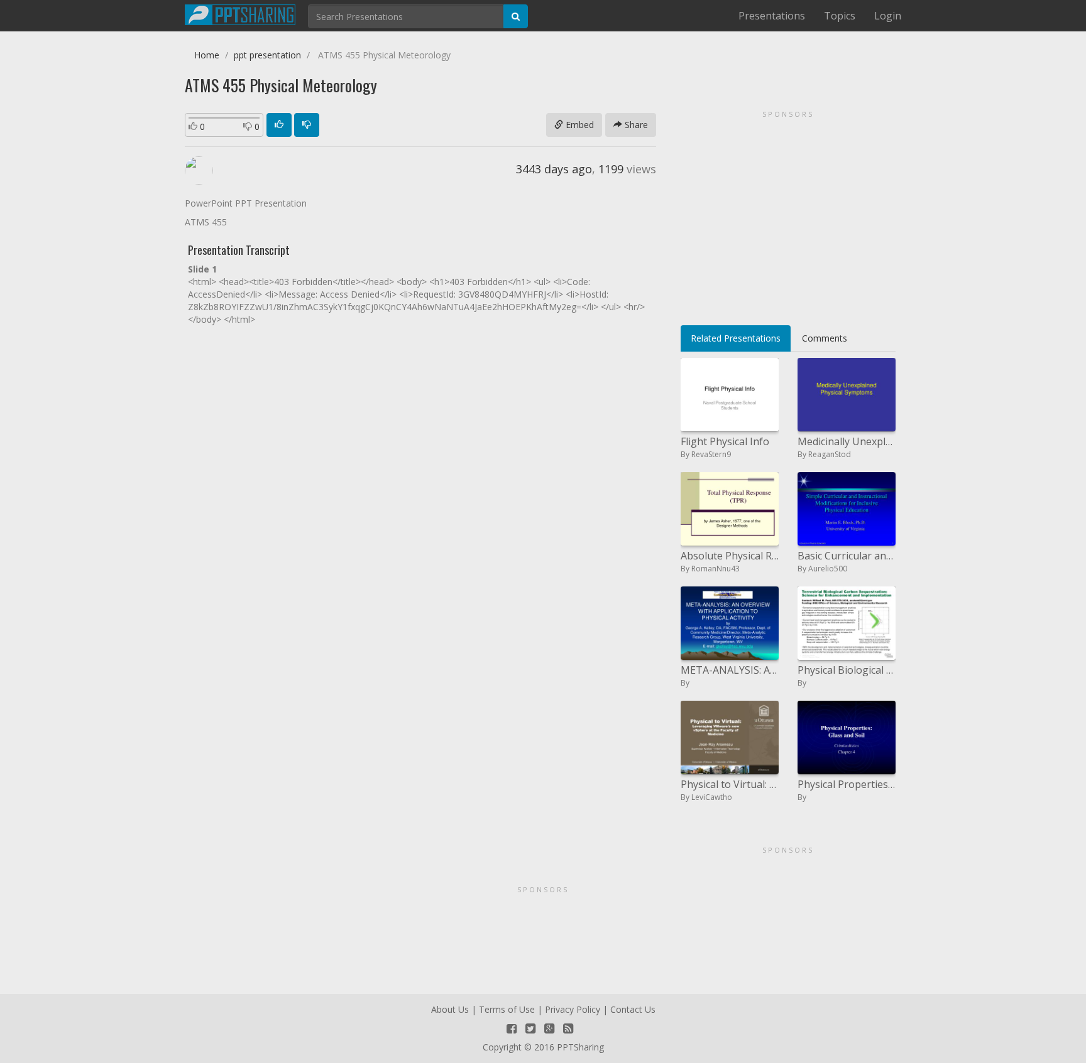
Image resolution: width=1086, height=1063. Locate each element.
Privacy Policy (572, 1009)
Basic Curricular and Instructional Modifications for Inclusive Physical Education (847, 556)
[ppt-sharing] (240, 13)
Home (206, 55)
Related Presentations (736, 338)
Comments (824, 338)
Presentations (771, 16)
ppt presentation (267, 55)
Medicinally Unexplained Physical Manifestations (847, 441)
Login (887, 16)
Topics (839, 16)
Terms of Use (507, 1009)
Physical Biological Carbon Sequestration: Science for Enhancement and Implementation (847, 670)
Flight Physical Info (725, 441)
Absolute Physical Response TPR (730, 556)
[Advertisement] (788, 213)
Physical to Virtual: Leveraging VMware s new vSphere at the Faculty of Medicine (730, 784)
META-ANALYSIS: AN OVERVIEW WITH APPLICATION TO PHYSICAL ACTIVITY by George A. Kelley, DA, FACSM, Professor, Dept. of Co (730, 670)
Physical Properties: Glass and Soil (847, 784)
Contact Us (632, 1009)
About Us (450, 1009)
